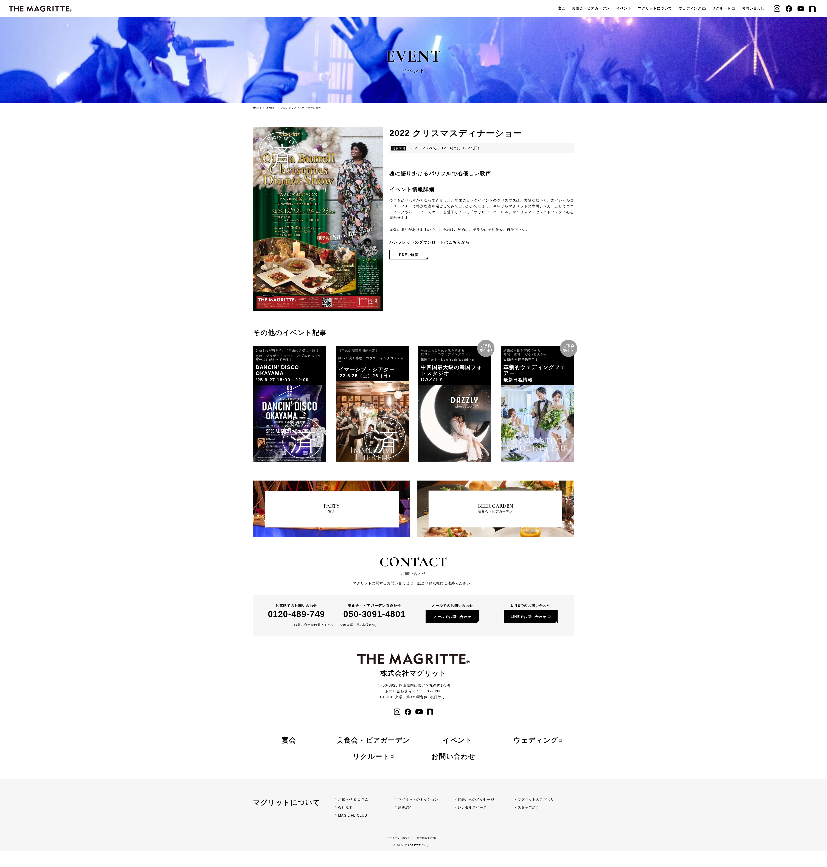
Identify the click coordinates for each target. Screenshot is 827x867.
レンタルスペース (472, 807)
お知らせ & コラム (353, 799)
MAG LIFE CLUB (352, 815)
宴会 (562, 8)
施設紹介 (405, 807)
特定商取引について (428, 837)
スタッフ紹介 (528, 807)
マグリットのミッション (418, 799)
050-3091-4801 (374, 614)
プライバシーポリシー (400, 837)
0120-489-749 (296, 614)
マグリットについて (655, 8)
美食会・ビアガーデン (591, 8)
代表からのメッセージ (476, 799)
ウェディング (690, 8)
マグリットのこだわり (536, 799)
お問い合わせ (753, 8)
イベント (623, 8)
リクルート (721, 8)
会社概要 (345, 807)
